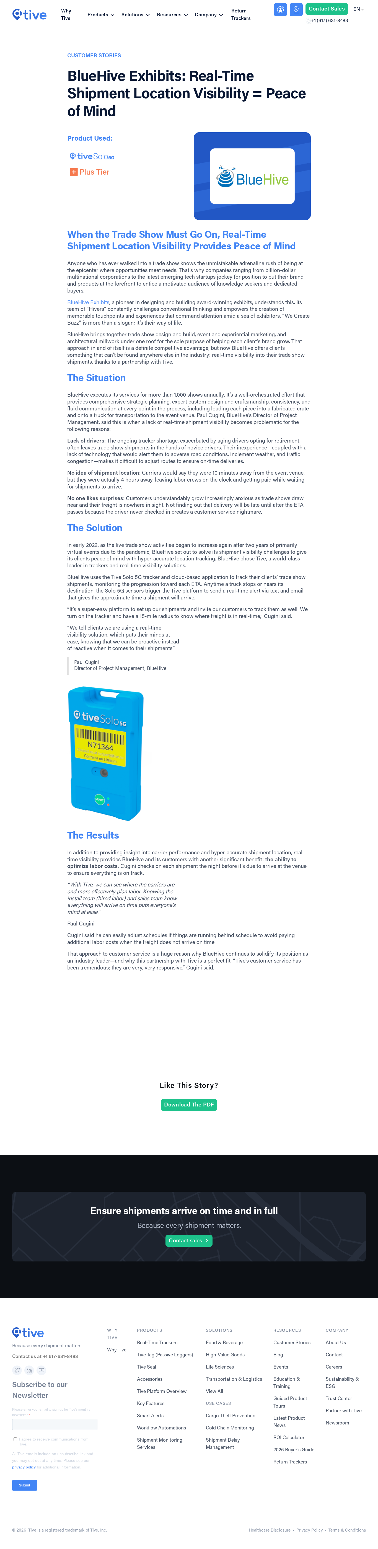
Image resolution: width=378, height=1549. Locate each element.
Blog (278, 1355)
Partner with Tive (344, 1411)
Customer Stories (291, 1343)
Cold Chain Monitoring (230, 1428)
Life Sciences (220, 1367)
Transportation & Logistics (234, 1379)
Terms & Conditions (347, 1531)
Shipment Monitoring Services (159, 1444)
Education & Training (286, 1383)
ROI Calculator (288, 1438)
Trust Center (339, 1399)
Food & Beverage (224, 1343)
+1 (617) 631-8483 (329, 21)
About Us (336, 1343)
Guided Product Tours (290, 1403)
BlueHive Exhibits (88, 303)
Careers (334, 1367)
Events (280, 1367)
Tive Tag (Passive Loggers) (165, 1355)
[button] (358, 9)
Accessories (149, 1379)
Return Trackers (241, 15)
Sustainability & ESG (342, 1383)
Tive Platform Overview (162, 1391)
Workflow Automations (161, 1428)
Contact (334, 1355)
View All (214, 1391)
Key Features (150, 1403)
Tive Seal (146, 1367)
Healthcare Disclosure (270, 1531)
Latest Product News (289, 1422)
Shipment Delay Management (223, 1444)
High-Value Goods (225, 1355)
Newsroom (337, 1423)
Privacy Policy (309, 1531)
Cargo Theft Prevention (230, 1416)
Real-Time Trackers (157, 1343)
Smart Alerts (150, 1416)
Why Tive (66, 15)
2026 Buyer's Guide (293, 1450)
